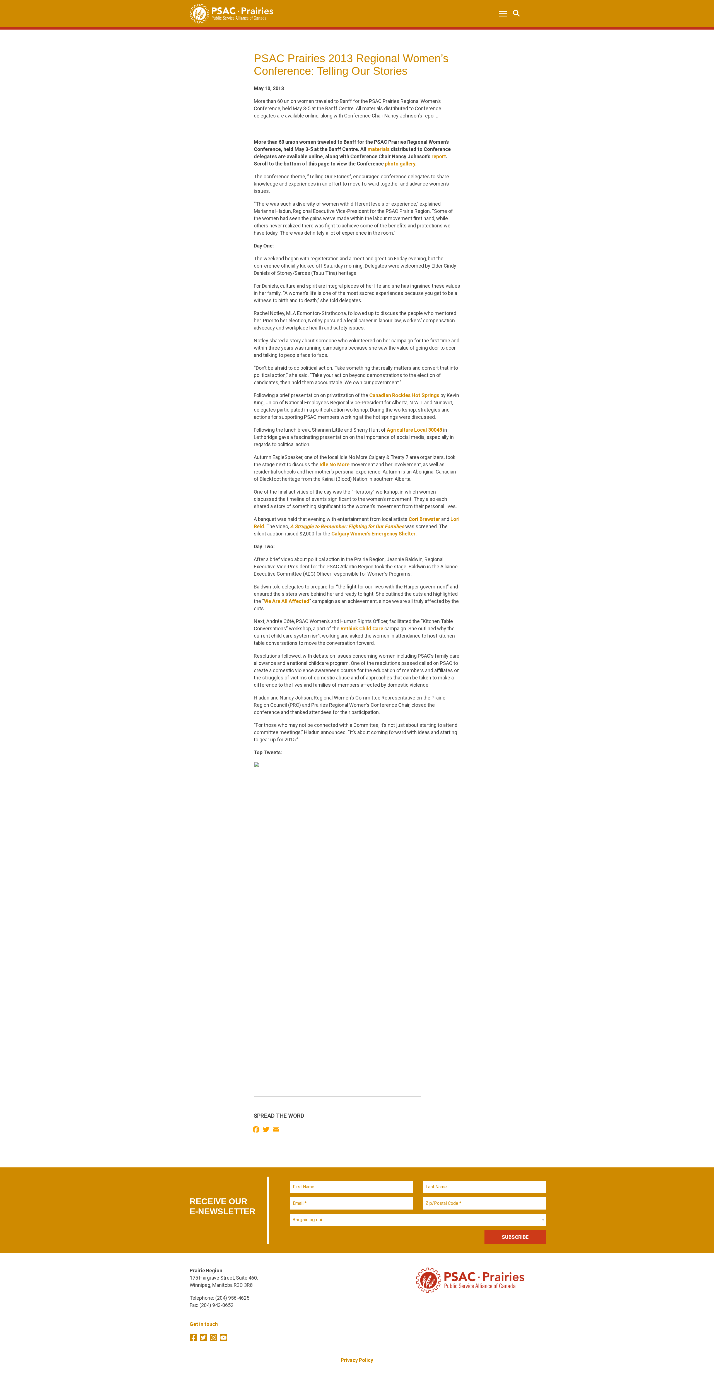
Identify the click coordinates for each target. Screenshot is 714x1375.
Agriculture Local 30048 (414, 430)
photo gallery (400, 164)
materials (379, 149)
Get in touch (204, 1324)
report (438, 156)
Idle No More (334, 464)
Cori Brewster (424, 519)
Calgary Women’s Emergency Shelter (373, 534)
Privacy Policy (357, 1360)
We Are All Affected (286, 601)
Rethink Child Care (362, 628)
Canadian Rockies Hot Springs (404, 395)
